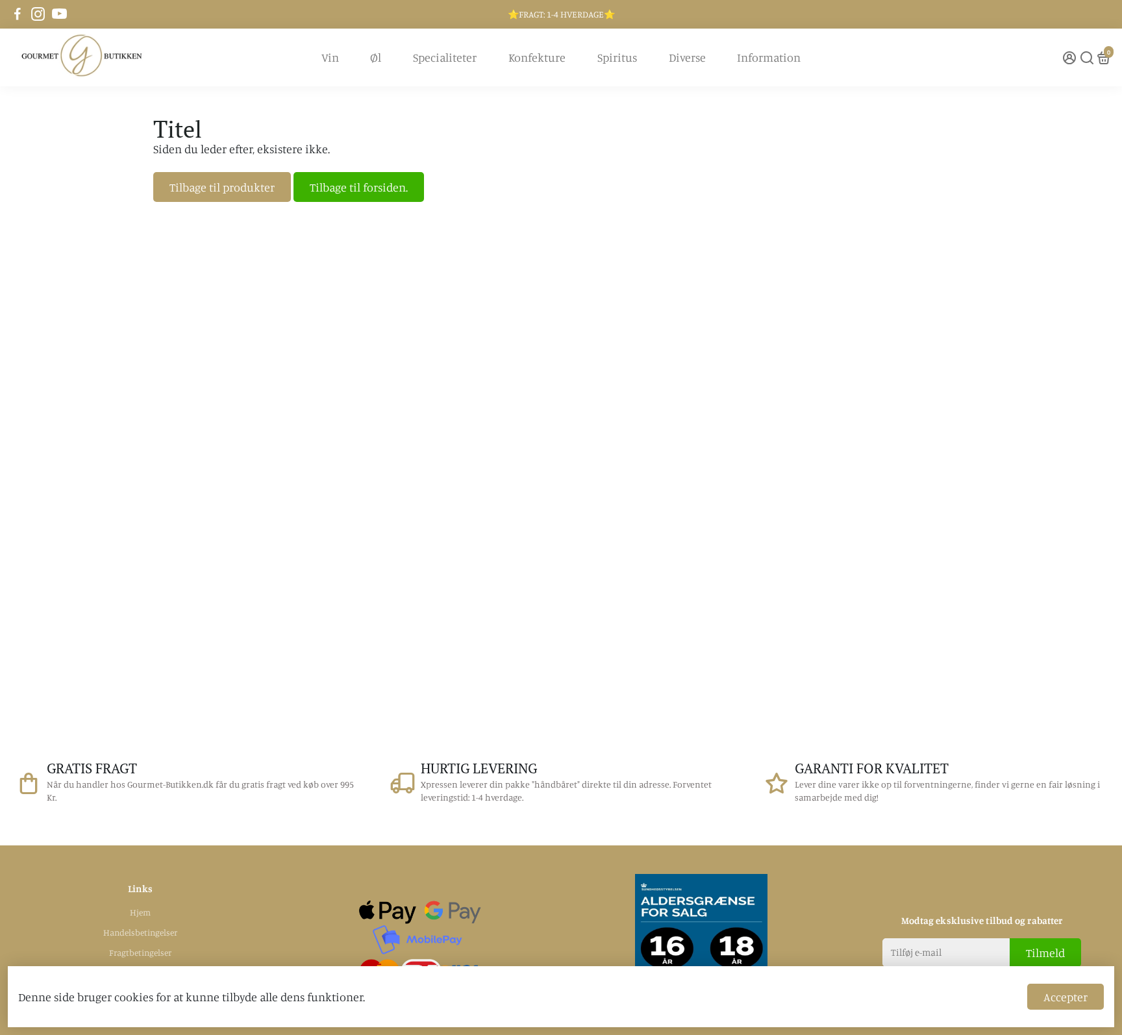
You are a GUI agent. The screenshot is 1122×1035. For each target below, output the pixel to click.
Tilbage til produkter (222, 187)
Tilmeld (1045, 952)
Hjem (140, 912)
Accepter (1065, 997)
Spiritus (617, 57)
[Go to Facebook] (17, 14)
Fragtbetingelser (140, 952)
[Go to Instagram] (38, 14)
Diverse (687, 57)
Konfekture (537, 57)
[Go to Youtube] (59, 14)
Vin (330, 57)
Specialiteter (445, 57)
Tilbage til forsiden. (359, 187)
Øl (375, 57)
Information (769, 57)
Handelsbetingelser (140, 932)
